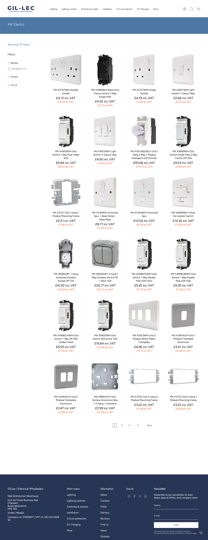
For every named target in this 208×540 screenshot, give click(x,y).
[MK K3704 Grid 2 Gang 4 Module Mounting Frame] (144, 376)
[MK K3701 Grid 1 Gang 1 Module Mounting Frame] (66, 192)
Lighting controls (76, 500)
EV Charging (73, 524)
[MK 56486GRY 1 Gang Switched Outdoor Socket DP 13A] (66, 254)
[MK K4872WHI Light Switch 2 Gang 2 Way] (105, 131)
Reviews (105, 518)
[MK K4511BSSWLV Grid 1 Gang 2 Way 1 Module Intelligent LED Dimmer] (144, 131)
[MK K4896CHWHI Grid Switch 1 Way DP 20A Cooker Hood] (66, 315)
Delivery (104, 512)
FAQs (103, 506)
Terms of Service (185, 533)
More (69, 530)
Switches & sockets (77, 506)
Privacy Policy (169, 533)
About (103, 494)
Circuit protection (76, 518)
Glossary (105, 536)
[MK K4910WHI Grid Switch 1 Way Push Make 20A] (66, 131)
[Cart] (198, 9)
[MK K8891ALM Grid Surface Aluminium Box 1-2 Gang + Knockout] (105, 376)
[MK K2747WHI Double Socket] (66, 70)
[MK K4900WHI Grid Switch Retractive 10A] (105, 315)
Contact (104, 500)
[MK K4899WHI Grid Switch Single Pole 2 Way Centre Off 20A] (183, 131)
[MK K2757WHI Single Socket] (144, 70)
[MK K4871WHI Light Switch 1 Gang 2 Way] (183, 70)
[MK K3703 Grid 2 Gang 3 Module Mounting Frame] (183, 376)
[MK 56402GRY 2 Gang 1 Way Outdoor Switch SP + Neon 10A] (105, 254)
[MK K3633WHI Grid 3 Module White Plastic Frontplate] (144, 315)
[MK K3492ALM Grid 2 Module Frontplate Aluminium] (66, 376)
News (103, 530)
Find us (104, 524)
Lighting (71, 494)
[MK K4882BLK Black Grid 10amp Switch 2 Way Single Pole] (105, 70)
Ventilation (73, 512)
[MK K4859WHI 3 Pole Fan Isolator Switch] (183, 192)
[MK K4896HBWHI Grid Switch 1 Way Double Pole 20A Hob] (183, 254)
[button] (53, 9)
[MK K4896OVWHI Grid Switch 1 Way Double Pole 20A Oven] (144, 254)
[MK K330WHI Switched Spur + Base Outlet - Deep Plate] (105, 192)
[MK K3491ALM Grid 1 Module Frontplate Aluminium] (183, 315)
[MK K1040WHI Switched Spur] (144, 192)
